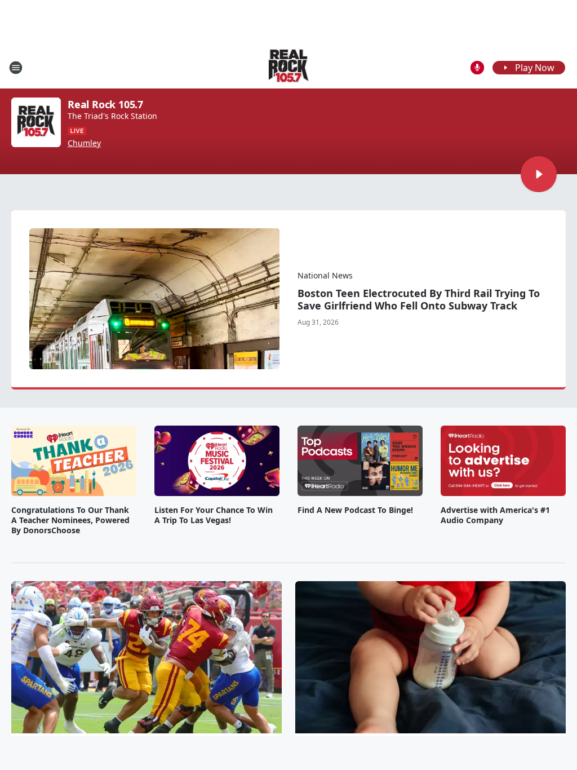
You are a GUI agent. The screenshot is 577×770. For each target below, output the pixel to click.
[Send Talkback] (477, 67)
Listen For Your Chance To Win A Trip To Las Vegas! (213, 515)
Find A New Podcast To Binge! (355, 510)
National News (325, 275)
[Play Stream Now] (539, 174)
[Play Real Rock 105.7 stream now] (36, 122)
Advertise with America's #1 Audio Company (495, 515)
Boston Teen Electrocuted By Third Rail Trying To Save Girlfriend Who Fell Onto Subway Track (419, 299)
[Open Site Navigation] (16, 67)
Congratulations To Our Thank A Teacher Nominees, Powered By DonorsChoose (70, 520)
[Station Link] (288, 67)
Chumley (84, 143)
